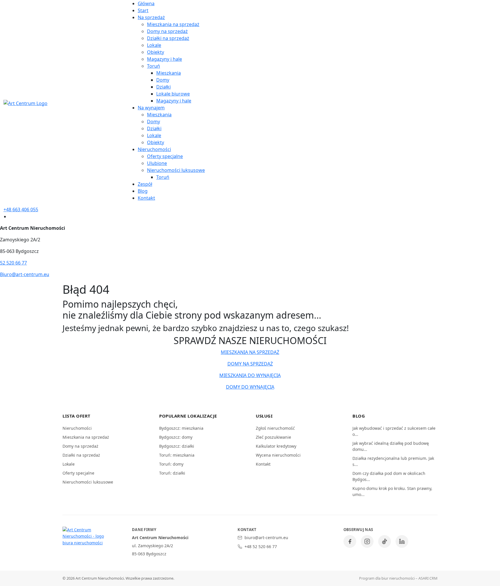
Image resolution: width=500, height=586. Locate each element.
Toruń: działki (172, 473)
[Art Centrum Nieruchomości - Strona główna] (85, 536)
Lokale (154, 45)
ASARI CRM (428, 578)
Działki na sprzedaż (168, 38)
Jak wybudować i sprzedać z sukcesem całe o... (393, 431)
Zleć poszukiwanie (273, 437)
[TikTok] (384, 541)
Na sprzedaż (151, 17)
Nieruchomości (154, 149)
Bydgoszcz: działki (176, 446)
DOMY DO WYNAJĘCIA (250, 387)
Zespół (145, 184)
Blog (143, 191)
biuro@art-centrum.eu (266, 537)
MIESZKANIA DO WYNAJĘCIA (250, 375)
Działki (163, 87)
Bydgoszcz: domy (175, 437)
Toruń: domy (171, 464)
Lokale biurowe (173, 94)
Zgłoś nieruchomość (275, 428)
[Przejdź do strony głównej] (25, 103)
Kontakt (146, 198)
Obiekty (155, 52)
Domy (162, 80)
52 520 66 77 (13, 263)
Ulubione (157, 163)
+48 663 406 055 (20, 209)
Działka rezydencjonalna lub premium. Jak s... (393, 461)
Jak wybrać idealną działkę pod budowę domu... (390, 446)
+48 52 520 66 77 (261, 546)
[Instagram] (367, 541)
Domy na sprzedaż (167, 31)
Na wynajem (151, 107)
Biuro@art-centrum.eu (24, 274)
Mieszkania (168, 73)
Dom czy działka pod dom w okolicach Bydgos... (388, 476)
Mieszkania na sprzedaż (173, 24)
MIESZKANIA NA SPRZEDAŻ (250, 352)
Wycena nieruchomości (278, 455)
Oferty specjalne (165, 156)
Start (143, 10)
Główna (146, 3)
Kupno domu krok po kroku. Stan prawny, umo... (392, 491)
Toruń (153, 66)
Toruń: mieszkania (176, 455)
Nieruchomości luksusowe (176, 170)
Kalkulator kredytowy (276, 446)
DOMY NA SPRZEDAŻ (250, 364)
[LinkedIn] (402, 541)
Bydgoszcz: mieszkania (181, 428)
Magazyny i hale (164, 59)
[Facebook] (349, 541)
